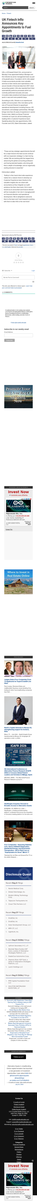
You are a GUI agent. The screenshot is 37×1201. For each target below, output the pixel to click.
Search (32, 8)
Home (4, 13)
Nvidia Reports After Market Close (19, 1010)
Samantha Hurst (20, 42)
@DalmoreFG (14, 1075)
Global (19, 1159)
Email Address (8, 332)
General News (19, 1147)
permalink (20, 247)
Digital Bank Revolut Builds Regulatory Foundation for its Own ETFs (19, 1016)
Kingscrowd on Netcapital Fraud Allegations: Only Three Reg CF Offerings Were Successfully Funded (19, 1034)
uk (3, 247)
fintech (31, 245)
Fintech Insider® (19, 1104)
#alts (26, 1073)
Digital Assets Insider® (19, 1109)
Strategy (19, 1154)
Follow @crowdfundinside (18, 322)
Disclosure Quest (19, 1107)
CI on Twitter (19, 1129)
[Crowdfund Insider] (9, 3)
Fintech (9, 13)
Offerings (19, 1157)
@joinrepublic (24, 1075)
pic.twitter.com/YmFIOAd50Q (19, 1080)
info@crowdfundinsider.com (20, 1119)
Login (33, 270)
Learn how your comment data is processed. (17, 287)
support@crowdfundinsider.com (22, 1122)
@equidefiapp (19, 1078)
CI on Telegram (19, 1139)
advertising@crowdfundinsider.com (23, 1124)
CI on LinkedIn (19, 1134)
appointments (26, 245)
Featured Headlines (19, 1144)
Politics (19, 1152)
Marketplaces (19, 1149)
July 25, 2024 (19, 1084)
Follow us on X (18, 1057)
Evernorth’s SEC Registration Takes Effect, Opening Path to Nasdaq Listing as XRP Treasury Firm (19, 1002)
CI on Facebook (19, 1131)
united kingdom (7, 247)
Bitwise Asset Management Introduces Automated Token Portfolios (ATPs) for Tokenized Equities (19, 1025)
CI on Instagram (19, 1136)
